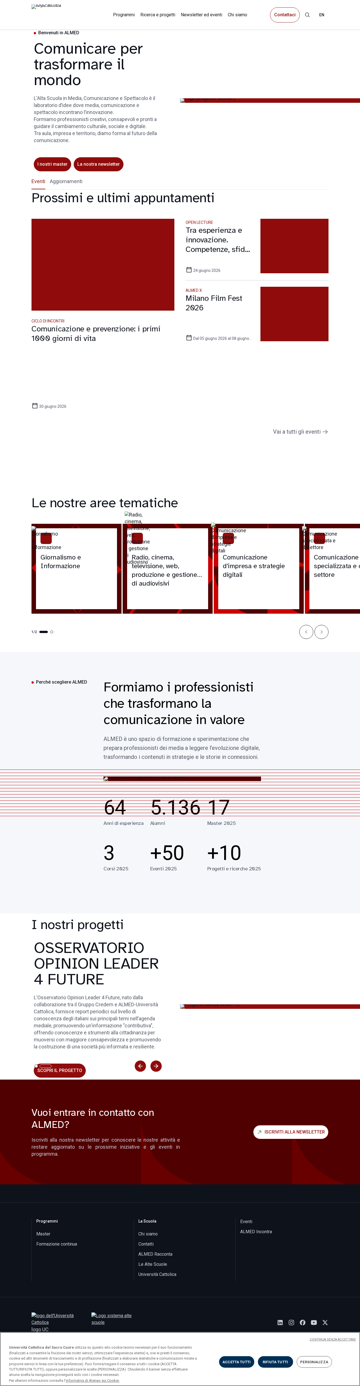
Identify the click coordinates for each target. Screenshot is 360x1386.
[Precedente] (140, 1066)
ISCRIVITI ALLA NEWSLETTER (295, 1132)
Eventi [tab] (38, 181)
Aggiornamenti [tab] (66, 181)
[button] (306, 632)
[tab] (36, 1066)
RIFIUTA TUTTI (275, 1362)
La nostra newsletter (98, 164)
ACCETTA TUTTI (236, 1362)
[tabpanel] (180, 313)
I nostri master (52, 164)
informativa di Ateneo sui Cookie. (93, 1380)
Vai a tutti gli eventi (297, 431)
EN (321, 15)
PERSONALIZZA (314, 1362)
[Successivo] (156, 1066)
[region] (180, 1359)
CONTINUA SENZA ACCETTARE (333, 1339)
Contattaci (285, 14)
